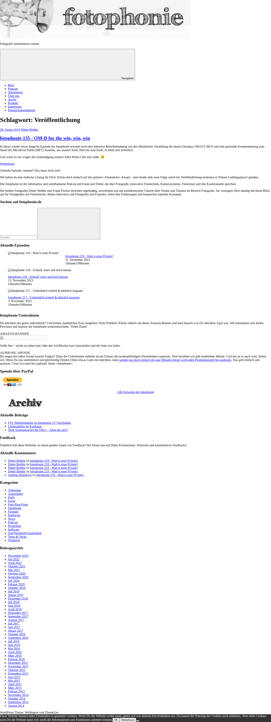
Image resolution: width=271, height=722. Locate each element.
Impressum (15, 106)
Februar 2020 (16, 584)
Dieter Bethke (29, 129)
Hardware (14, 515)
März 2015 (15, 687)
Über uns (13, 96)
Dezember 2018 (18, 598)
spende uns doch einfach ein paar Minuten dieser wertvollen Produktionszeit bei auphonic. (175, 360)
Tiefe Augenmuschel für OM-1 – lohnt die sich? (38, 430)
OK (116, 719)
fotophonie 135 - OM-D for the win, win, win (45, 138)
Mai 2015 (14, 680)
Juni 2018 (14, 605)
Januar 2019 (15, 595)
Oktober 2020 (16, 573)
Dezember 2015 (18, 662)
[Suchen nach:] (18, 237)
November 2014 (18, 695)
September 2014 (18, 702)
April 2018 (15, 609)
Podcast (13, 88)
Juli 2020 (13, 580)
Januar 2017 (15, 630)
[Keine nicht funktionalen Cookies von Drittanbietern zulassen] (137, 720)
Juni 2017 (14, 627)
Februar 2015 (16, 691)
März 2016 (15, 655)
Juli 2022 (13, 559)
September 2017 (18, 616)
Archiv (12, 99)
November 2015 (18, 666)
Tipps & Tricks (17, 536)
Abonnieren (15, 92)
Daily (11, 497)
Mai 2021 (14, 570)
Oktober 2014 (16, 698)
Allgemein (14, 490)
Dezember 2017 (18, 612)
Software (13, 529)
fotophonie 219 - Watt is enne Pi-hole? (89, 256)
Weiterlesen (7, 163)
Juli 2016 (13, 641)
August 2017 (16, 620)
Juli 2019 (13, 591)
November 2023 (18, 555)
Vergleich (14, 540)
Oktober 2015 (16, 670)
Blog (11, 85)
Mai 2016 (14, 648)
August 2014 (16, 705)
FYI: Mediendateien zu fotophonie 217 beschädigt (39, 422)
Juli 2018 (13, 602)
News (11, 518)
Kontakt (13, 103)
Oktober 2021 (16, 566)
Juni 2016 (14, 645)
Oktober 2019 (16, 588)
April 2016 (15, 652)
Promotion (14, 526)
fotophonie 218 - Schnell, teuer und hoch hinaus (38, 276)
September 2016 (18, 637)
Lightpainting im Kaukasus (25, 426)
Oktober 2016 (16, 634)
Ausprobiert (15, 493)
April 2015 (15, 684)
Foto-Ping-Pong (18, 504)
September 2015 (18, 673)
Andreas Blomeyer (20, 475)
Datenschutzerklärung (21, 110)
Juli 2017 (13, 623)
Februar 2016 (16, 659)
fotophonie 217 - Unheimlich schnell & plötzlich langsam (44, 297)
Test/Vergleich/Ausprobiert (24, 533)
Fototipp (13, 511)
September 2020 (18, 577)
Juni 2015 (14, 677)
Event (11, 501)
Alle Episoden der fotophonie (135, 392)
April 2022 (15, 563)
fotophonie (14, 508)
